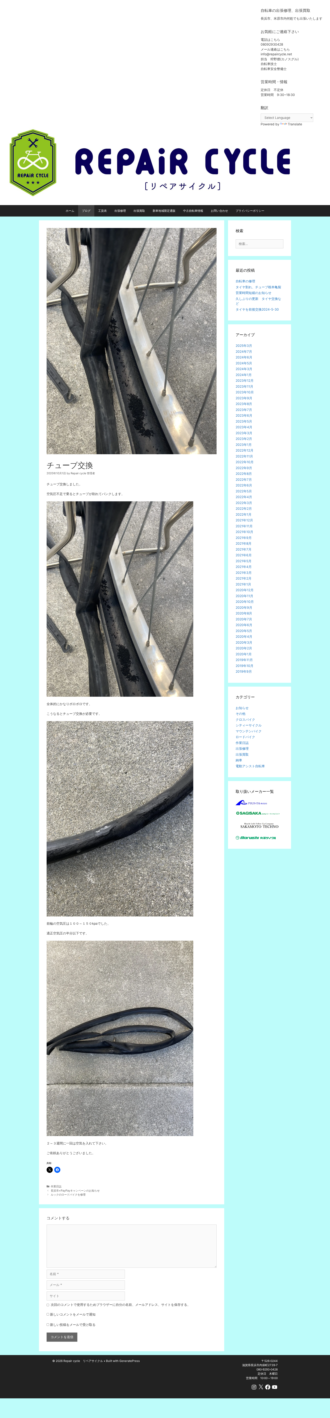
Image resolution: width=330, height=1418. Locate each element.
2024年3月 (244, 369)
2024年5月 (244, 363)
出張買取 (139, 211)
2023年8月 (244, 404)
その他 (240, 714)
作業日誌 (56, 1186)
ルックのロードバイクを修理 (68, 1194)
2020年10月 (245, 602)
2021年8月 (244, 543)
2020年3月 (244, 642)
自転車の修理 (245, 281)
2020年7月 (244, 619)
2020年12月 (245, 590)
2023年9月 (244, 398)
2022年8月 (244, 474)
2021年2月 (244, 578)
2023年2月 (244, 439)
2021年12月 (244, 520)
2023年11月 (244, 386)
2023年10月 (245, 392)
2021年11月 (244, 526)
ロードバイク (245, 737)
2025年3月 (244, 346)
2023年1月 (244, 445)
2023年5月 (244, 421)
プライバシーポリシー (250, 211)
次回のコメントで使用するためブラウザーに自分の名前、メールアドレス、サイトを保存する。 (120, 1305)
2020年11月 (244, 596)
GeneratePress (129, 1361)
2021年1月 (243, 584)
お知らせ (242, 708)
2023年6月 (244, 415)
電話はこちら (270, 40)
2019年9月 (244, 671)
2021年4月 (244, 567)
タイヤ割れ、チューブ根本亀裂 (258, 287)
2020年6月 (244, 625)
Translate (295, 124)
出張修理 (120, 211)
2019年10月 (244, 666)
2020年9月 (244, 608)
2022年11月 (244, 456)
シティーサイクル (249, 725)
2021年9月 (244, 538)
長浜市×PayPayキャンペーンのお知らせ (75, 1190)
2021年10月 (244, 532)
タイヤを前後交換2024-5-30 (257, 309)
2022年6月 (244, 485)
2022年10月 (245, 462)
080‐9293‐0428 (267, 1369)
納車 (239, 760)
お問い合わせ (219, 211)
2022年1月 (244, 514)
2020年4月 (244, 637)
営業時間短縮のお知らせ (253, 293)
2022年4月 (244, 497)
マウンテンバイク (249, 731)
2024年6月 (244, 357)
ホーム (70, 211)
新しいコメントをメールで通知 (72, 1314)
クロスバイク (245, 719)
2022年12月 (244, 450)
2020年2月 (244, 648)
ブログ (86, 211)
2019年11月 (244, 660)
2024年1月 (244, 375)
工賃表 (102, 211)
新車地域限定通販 (164, 211)
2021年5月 (244, 561)
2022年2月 (244, 509)
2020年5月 (244, 631)
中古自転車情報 (193, 211)
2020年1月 (244, 654)
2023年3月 (244, 433)
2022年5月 (244, 491)
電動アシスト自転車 (250, 766)
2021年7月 (244, 549)
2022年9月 (244, 468)
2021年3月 (244, 573)
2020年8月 (244, 613)
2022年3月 (244, 503)
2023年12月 (245, 380)
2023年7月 (244, 410)
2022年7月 (244, 480)
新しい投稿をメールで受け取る (72, 1325)
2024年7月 (244, 351)
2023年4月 (244, 427)
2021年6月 (244, 555)
